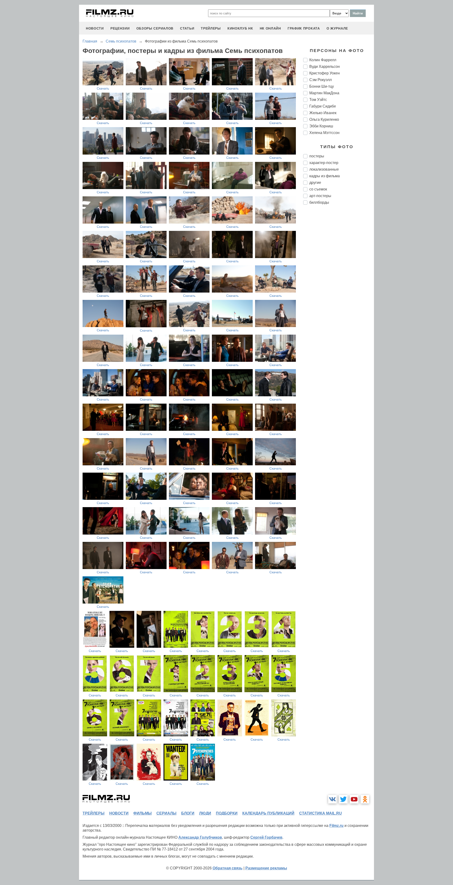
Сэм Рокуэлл (320, 80)
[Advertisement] (338, 287)
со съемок (318, 189)
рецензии (120, 28)
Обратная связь (228, 868)
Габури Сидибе (322, 106)
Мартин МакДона (324, 93)
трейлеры (211, 28)
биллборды (319, 202)
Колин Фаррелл (322, 60)
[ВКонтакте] (332, 799)
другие (315, 183)
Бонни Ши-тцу (321, 86)
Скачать (103, 88)
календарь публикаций (268, 813)
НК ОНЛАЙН (270, 28)
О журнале (337, 28)
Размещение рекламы (266, 868)
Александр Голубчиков (200, 837)
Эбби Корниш (321, 126)
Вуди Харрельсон (324, 67)
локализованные (324, 169)
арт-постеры (320, 196)
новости (95, 28)
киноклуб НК (240, 28)
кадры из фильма (324, 176)
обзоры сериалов (155, 28)
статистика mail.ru (320, 813)
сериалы (166, 813)
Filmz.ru (336, 826)
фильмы (142, 813)
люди (205, 813)
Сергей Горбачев (266, 837)
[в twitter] (343, 799)
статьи (187, 28)
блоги (187, 813)
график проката (304, 28)
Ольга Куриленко (324, 119)
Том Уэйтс (318, 100)
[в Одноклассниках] (365, 799)
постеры (316, 156)
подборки (227, 813)
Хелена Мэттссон (324, 133)
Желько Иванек (322, 113)
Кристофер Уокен (324, 73)
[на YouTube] (354, 799)
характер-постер (323, 163)
